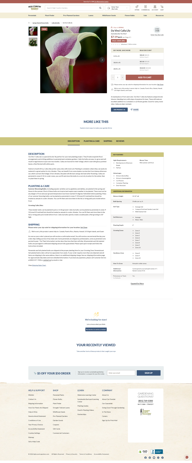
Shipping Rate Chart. (39, 265)
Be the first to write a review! (96, 329)
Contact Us (32, 399)
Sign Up (149, 373)
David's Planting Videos (86, 410)
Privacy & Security (71, 454)
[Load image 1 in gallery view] (33, 31)
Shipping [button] (108, 141)
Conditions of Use (34, 420)
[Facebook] (145, 457)
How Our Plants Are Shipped (38, 408)
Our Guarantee (107, 403)
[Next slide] (102, 60)
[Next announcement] (162, 1)
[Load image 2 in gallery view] (33, 42)
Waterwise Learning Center (87, 395)
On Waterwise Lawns (101, 1)
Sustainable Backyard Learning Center (88, 400)
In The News (106, 412)
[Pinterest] (149, 457)
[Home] (29, 23)
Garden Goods (58, 420)
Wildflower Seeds (59, 412)
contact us (47, 260)
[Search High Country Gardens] (100, 8)
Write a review (132, 44)
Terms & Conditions (85, 454)
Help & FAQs (32, 412)
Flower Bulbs (57, 399)
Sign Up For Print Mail (109, 420)
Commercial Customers (61, 433)
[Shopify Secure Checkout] (143, 451)
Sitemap (31, 437)
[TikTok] (162, 457)
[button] (162, 8)
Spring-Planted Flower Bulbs (41, 23)
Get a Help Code (34, 441)
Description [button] (74, 141)
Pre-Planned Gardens (60, 416)
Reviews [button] (120, 141)
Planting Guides (83, 406)
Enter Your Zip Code (157, 35)
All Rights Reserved (58, 454)
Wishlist (31, 395)
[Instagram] (158, 457)
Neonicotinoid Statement (37, 416)
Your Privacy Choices (35, 425)
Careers (105, 416)
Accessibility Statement (36, 429)
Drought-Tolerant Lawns (61, 408)
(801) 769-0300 (145, 401)
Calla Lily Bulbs (56, 23)
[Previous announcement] (29, 1)
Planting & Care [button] (92, 141)
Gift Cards (56, 429)
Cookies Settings (34, 433)
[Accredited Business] (157, 451)
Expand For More (137, 283)
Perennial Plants (58, 395)
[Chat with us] (187, 457)
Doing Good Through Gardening (113, 408)
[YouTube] (154, 457)
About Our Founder (109, 399)
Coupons (56, 425)
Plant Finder (57, 403)
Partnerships (82, 414)
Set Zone (160, 84)
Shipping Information (35, 403)
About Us (105, 395)
